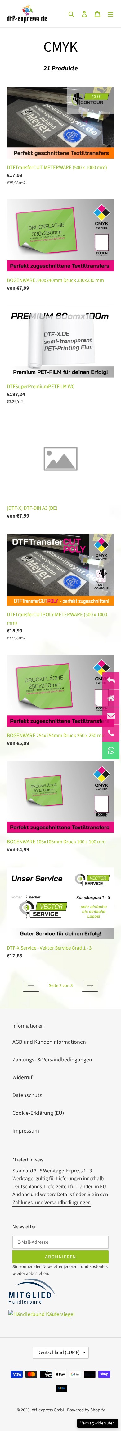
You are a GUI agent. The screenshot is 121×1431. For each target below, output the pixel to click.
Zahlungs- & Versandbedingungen (52, 1060)
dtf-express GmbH (49, 1410)
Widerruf (22, 1077)
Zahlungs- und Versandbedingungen (51, 1202)
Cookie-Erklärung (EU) (38, 1113)
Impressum (25, 1131)
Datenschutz (27, 1095)
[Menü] (110, 13)
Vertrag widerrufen (97, 1423)
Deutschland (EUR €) (59, 1352)
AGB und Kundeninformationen (49, 1042)
